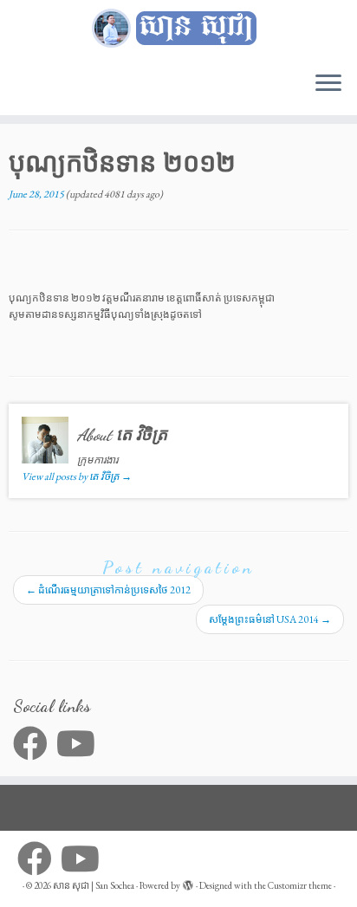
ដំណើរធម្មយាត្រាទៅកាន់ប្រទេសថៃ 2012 (108, 590)
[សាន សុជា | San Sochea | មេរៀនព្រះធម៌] (178, 29)
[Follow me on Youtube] (80, 743)
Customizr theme (300, 885)
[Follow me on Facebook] (34, 743)
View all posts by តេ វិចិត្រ (77, 476)
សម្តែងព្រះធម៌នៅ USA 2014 (270, 619)
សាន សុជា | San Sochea (93, 885)
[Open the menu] (328, 84)
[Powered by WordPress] (188, 883)
